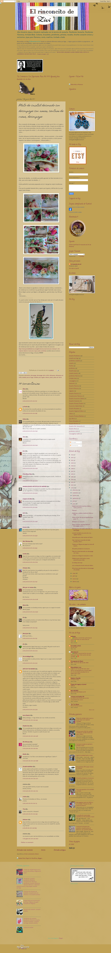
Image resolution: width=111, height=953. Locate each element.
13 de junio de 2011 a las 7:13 (30, 803)
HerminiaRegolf (27, 656)
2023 (72, 454)
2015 (72, 477)
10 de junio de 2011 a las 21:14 (30, 791)
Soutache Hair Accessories (76, 426)
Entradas (73, 442)
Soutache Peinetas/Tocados (76, 403)
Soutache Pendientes (74, 355)
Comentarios (74, 445)
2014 (72, 479)
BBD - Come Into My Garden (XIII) (79, 662)
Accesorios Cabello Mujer (75, 406)
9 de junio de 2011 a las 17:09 (30, 562)
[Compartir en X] (23, 373)
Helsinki (73, 686)
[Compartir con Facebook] (24, 373)
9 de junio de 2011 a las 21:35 (30, 628)
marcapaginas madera (74, 434)
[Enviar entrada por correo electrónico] (57, 370)
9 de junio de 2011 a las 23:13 (30, 663)
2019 (72, 466)
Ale (23, 644)
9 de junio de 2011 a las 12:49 (30, 445)
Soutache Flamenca (74, 386)
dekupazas (52, 375)
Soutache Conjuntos (74, 401)
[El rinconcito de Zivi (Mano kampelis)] (70, 210)
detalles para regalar (39, 377)
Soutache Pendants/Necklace (76, 416)
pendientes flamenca (74, 376)
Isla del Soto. (74, 647)
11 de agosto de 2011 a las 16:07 (30, 838)
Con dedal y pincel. (76, 646)
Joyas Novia (72, 418)
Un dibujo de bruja (77, 562)
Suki (24, 513)
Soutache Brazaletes (74, 408)
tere (24, 451)
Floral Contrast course (76, 706)
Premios (74, 510)
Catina (24, 419)
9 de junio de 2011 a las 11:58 (30, 413)
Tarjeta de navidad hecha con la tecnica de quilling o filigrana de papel (32, 871)
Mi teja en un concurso (78, 521)
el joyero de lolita (27, 499)
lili (23, 617)
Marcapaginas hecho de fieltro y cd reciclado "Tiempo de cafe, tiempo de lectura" (84, 804)
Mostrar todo (91, 709)
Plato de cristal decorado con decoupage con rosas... (82, 552)
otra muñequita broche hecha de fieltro (82, 565)
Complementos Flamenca (75, 396)
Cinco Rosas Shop (27, 474)
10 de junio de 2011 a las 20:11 (30, 778)
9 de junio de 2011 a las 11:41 (30, 401)
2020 (72, 463)
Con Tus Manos (75, 704)
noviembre (75, 493)
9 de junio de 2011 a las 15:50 (30, 535)
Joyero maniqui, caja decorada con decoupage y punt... (81, 525)
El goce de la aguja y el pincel (78, 684)
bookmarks (72, 383)
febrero (74, 581)
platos (51, 377)
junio (74, 504)
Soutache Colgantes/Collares (76, 411)
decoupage (33, 375)
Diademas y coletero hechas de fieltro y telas (82, 514)
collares (71, 413)
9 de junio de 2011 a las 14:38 (30, 521)
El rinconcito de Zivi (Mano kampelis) (76, 207)
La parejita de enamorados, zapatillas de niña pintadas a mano (85, 816)
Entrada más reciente (25, 850)
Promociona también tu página (75, 212)
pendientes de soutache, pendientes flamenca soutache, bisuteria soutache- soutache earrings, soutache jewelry (32, 921)
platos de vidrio (57, 377)
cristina (25, 796)
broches (71, 365)
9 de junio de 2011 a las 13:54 (30, 507)
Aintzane (25, 568)
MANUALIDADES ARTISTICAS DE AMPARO (34, 486)
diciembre (75, 490)
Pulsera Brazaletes (74, 421)
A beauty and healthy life (77, 696)
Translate (81, 256)
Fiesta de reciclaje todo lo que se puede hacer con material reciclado (84, 719)
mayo (74, 573)
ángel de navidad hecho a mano (84, 755)
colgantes (71, 391)
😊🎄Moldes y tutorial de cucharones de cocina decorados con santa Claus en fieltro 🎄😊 (81, 639)
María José (25, 633)
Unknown (25, 819)
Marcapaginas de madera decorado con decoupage (82, 529)
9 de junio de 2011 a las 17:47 (30, 581)
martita (24, 553)
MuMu (24, 754)
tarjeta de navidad (28, 927)
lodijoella (73, 636)
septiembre (75, 498)
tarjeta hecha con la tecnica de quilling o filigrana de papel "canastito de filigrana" (31, 902)
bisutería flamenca (74, 388)
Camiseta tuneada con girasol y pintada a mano (84, 744)
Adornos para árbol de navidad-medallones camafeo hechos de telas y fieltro (84, 732)
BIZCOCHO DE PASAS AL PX (78, 692)
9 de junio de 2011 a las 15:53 (30, 548)
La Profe (25, 406)
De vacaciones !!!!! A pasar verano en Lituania (84, 767)
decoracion (27, 375)
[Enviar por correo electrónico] (19, 373)
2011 (72, 488)
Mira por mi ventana (28, 587)
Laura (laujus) (26, 715)
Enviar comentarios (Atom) (31, 854)
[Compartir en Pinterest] (26, 373)
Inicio (43, 850)
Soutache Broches (73, 423)
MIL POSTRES (74, 690)
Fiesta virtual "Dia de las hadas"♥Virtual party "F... (82, 518)
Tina (24, 809)
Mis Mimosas (26, 742)
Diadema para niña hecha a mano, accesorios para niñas (81, 559)
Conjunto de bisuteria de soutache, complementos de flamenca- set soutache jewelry (84, 828)
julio (73, 501)
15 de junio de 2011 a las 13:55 (30, 814)
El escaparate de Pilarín (77, 661)
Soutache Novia (73, 428)
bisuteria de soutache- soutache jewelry (32, 910)
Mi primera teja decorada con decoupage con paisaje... (83, 569)
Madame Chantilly (75, 678)
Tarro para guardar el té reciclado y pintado (85, 790)
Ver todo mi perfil (74, 268)
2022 (72, 457)
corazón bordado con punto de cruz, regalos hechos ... (81, 533)
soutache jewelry (73, 373)
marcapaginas (72, 381)
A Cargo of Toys (75, 679)
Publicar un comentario (27, 842)
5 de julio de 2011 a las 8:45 (30, 828)
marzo (74, 579)
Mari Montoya (26, 541)
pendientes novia (73, 431)
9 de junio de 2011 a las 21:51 (30, 638)
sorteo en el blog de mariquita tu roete (82, 555)
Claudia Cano (26, 726)
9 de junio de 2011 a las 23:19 (30, 709)
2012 (72, 485)
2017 (72, 471)
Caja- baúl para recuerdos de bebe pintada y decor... (81, 540)
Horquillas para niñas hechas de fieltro (82, 537)
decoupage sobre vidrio (43, 375)
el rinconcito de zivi (76, 264)
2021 (72, 460)
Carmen (25, 527)
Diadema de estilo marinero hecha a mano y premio (81, 506)
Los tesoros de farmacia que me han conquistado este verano (80, 698)
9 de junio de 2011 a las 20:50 (30, 612)
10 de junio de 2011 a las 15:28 (30, 736)
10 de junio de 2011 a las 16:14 (30, 748)
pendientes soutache (74, 360)
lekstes (47, 377)
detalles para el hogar (27, 377)
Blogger (61, 938)
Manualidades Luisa (76, 667)
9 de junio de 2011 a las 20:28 (30, 599)
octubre (74, 495)
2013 (72, 482)
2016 (72, 474)
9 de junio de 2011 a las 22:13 (30, 650)
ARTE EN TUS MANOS (29, 669)
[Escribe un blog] (21, 373)
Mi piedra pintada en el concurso (81, 548)
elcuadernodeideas (27, 766)
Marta (24, 605)
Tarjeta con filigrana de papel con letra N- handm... (83, 545)
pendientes (72, 368)
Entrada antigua (59, 850)
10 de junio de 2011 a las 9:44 (30, 720)
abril (73, 576)
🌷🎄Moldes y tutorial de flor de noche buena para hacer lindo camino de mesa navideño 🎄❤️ (81, 655)
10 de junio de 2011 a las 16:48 (30, 761)
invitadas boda (72, 378)
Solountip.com (74, 652)
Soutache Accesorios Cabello (76, 398)
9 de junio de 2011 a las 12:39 (30, 431)
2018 (72, 468)
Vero (24, 437)
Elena (24, 389)
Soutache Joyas (73, 371)
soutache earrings (73, 358)
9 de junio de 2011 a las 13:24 (30, 493)
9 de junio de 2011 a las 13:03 (30, 481)
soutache (71, 363)
